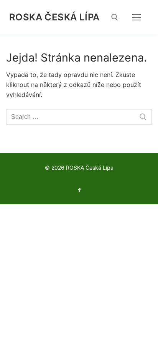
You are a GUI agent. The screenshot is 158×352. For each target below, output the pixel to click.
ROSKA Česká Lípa (54, 17)
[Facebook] (78, 190)
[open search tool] (114, 17)
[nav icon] (136, 17)
